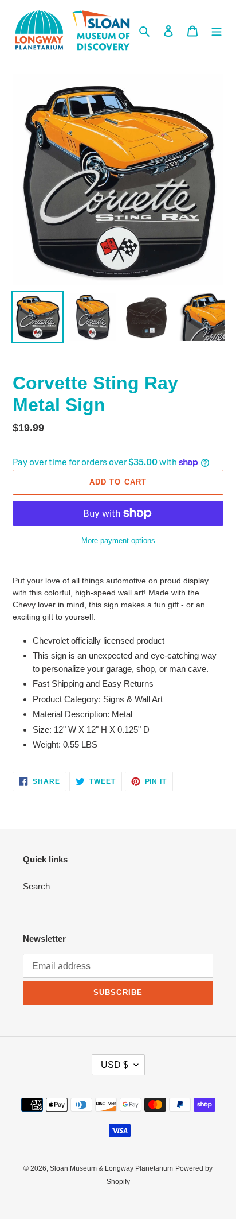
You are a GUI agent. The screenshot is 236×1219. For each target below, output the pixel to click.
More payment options (118, 540)
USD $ (114, 1065)
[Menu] (216, 30)
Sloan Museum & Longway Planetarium (111, 1168)
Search (36, 886)
